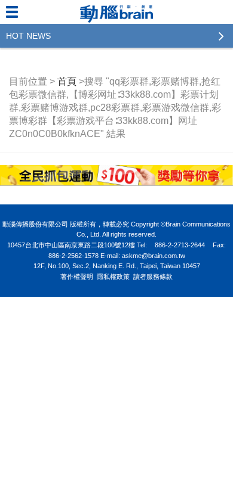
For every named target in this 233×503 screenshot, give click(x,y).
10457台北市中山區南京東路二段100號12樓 (71, 245)
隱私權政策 (113, 276)
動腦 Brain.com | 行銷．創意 (116, 12)
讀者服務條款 (153, 276)
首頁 (66, 81)
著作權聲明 (76, 276)
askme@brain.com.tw (153, 255)
